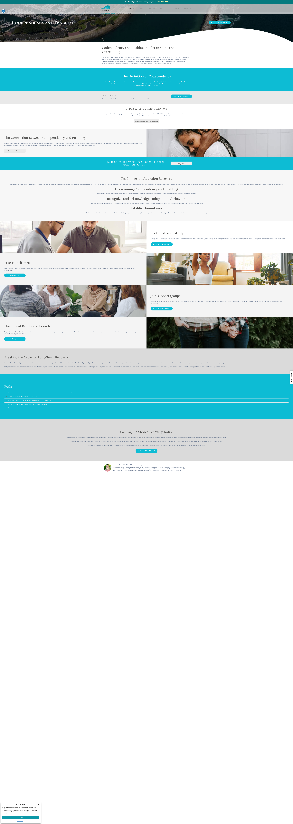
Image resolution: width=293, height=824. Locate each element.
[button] (38, 804)
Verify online (181, 164)
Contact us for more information (146, 122)
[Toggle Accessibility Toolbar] (3, 11)
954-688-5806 (163, 2)
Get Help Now (15, 275)
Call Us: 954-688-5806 (220, 22)
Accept (21, 817)
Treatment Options (14, 151)
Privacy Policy (20, 821)
